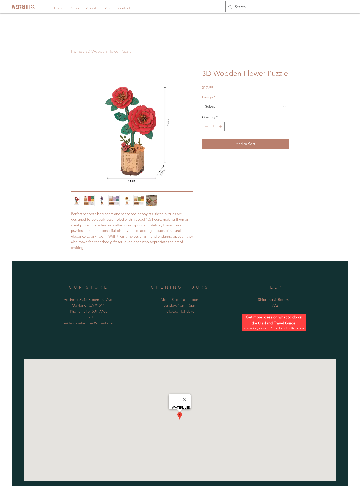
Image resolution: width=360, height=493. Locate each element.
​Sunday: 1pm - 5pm (180, 305)
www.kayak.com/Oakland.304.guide (274, 328)
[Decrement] (206, 126)
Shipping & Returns (274, 299)
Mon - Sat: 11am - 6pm (180, 299)
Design (208, 97)
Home (76, 51)
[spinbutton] (213, 126)
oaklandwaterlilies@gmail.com (88, 323)
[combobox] (245, 106)
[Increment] (221, 126)
